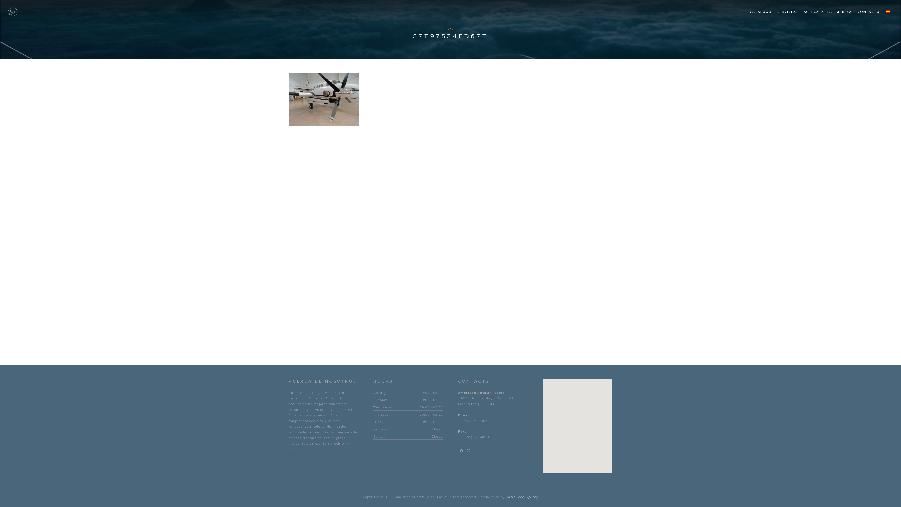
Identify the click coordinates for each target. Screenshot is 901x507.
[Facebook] (461, 450)
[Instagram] (468, 450)
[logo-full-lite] (13, 11)
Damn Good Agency (522, 497)
